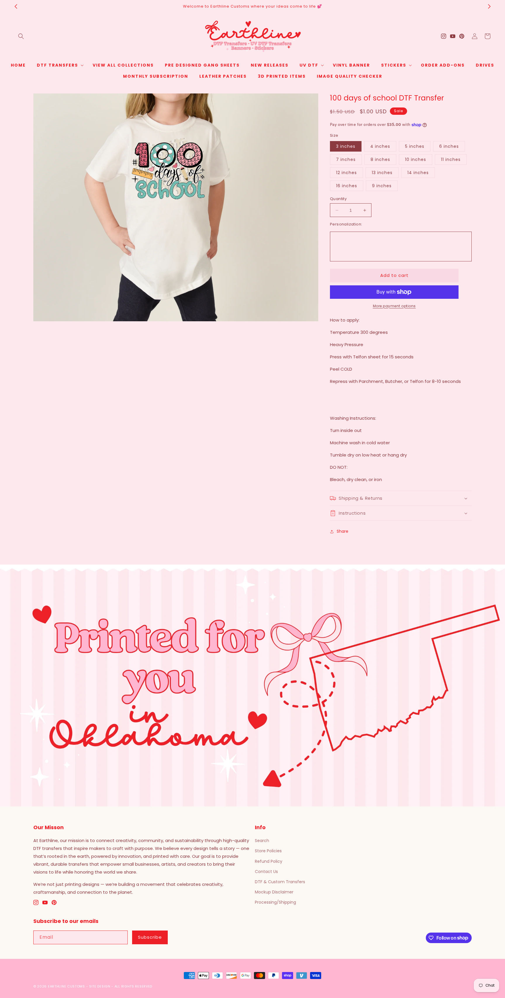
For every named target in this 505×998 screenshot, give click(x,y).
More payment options (394, 305)
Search (262, 840)
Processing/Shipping (275, 902)
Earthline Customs (66, 986)
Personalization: (346, 224)
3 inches (345, 146)
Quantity (338, 199)
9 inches (382, 186)
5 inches (414, 146)
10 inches (415, 159)
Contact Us (266, 871)
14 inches (418, 173)
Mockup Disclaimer (274, 892)
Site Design (99, 986)
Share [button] (342, 531)
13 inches (382, 173)
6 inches (449, 146)
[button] (21, 36)
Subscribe (150, 937)
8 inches (380, 159)
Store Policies (268, 851)
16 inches (346, 186)
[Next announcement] (489, 6)
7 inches (346, 159)
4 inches (380, 146)
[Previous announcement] (15, 6)
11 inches (451, 159)
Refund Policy (268, 861)
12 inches (346, 173)
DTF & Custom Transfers (280, 882)
